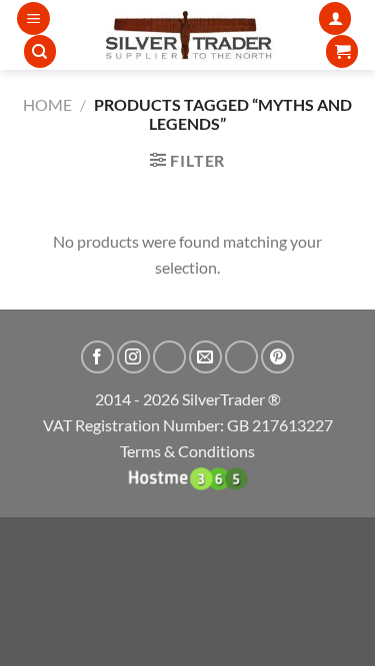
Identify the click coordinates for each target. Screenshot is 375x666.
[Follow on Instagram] (133, 356)
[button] (33, 18)
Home (47, 104)
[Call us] (241, 356)
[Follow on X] (169, 356)
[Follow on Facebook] (97, 356)
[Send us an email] (205, 356)
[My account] (335, 18)
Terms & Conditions (187, 450)
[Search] (40, 51)
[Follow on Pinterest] (277, 356)
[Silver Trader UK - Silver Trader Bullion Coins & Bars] (187, 35)
